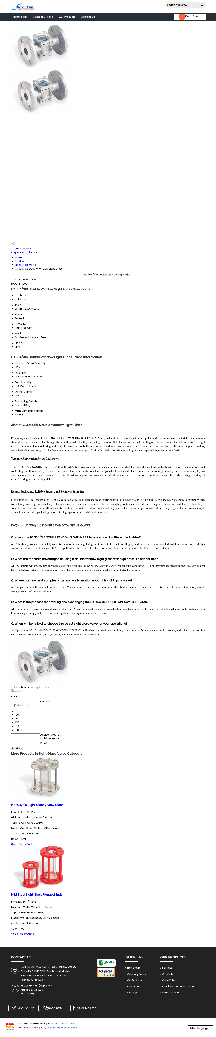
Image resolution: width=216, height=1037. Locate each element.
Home (18, 257)
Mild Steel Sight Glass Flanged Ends (36, 894)
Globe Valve (168, 980)
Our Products (67, 17)
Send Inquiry (23, 248)
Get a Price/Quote (26, 279)
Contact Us (88, 17)
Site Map (132, 992)
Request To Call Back (24, 252)
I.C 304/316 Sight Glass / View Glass (37, 805)
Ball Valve (167, 967)
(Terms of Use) (67, 1023)
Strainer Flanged (171, 992)
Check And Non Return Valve (178, 986)
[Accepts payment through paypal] (106, 976)
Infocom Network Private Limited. (62, 1027)
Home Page (20, 17)
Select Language (199, 1028)
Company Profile (43, 17)
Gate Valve (168, 974)
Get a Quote (193, 16)
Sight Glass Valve (25, 265)
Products (20, 261)
